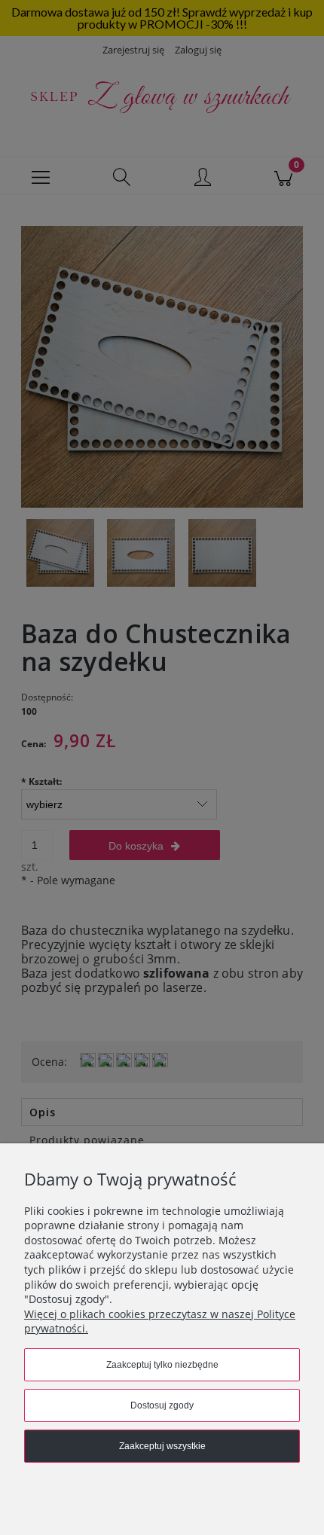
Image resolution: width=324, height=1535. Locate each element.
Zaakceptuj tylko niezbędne (162, 1365)
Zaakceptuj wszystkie (162, 1446)
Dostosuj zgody (162, 1405)
